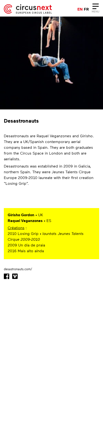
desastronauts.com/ (18, 269)
